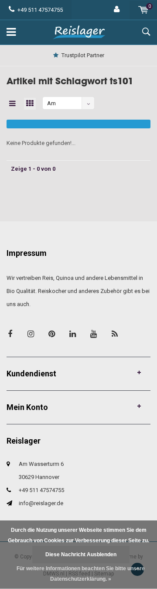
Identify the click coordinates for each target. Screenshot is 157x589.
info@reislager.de (41, 503)
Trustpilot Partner (82, 55)
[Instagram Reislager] (31, 334)
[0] (143, 10)
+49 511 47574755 (40, 10)
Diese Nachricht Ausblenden (80, 554)
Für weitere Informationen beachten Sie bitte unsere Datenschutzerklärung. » (81, 573)
